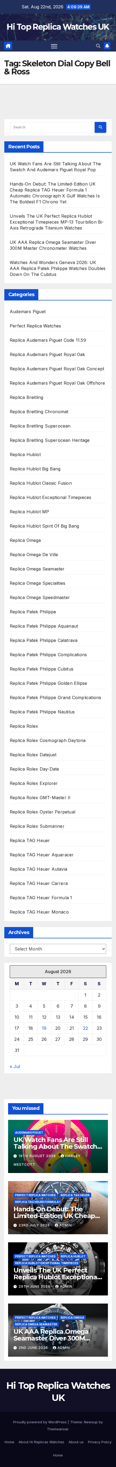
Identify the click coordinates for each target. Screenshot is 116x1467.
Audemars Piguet (28, 311)
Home (9, 1442)
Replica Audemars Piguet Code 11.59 (48, 340)
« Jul (15, 1066)
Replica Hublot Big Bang (35, 468)
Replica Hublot (25, 454)
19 (44, 1028)
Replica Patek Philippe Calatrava (43, 640)
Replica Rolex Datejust (33, 754)
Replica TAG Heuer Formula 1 (41, 897)
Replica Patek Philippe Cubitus (41, 669)
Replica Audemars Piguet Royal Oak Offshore (57, 383)
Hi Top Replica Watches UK (58, 27)
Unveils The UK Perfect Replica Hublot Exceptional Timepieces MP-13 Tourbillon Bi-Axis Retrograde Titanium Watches (57, 222)
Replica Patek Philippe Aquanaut (44, 626)
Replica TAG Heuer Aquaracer (42, 854)
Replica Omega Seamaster (37, 569)
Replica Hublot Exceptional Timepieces (50, 497)
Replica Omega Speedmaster (40, 597)
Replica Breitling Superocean (40, 426)
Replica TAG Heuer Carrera (39, 883)
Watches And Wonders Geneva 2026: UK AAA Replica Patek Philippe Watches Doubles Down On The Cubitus (57, 268)
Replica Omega (25, 540)
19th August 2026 (38, 1156)
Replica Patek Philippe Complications (48, 654)
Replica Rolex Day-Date (34, 769)
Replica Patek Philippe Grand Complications (55, 697)
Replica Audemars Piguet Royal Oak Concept (57, 368)
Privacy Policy (99, 1442)
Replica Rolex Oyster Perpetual (42, 812)
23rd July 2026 (35, 1225)
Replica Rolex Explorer (34, 783)
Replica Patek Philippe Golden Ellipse (48, 683)
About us (76, 1442)
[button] (98, 46)
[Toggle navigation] (54, 46)
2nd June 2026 (34, 1348)
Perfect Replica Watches (35, 326)
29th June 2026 (35, 1286)
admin (65, 1225)
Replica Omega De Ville (34, 554)
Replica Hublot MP (29, 511)
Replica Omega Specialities (37, 583)
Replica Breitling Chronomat (39, 411)
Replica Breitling (26, 397)
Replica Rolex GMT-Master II (41, 797)
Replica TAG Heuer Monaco (39, 912)
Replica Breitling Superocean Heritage (50, 440)
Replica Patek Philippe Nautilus (42, 711)
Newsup (91, 1422)
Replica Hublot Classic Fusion (41, 483)
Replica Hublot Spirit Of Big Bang (44, 526)
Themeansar (57, 1429)
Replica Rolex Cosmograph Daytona (48, 740)
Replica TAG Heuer (30, 840)
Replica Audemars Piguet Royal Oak (47, 354)
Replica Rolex (24, 726)
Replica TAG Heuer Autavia (38, 869)
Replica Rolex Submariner (37, 826)
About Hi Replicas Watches (41, 1442)
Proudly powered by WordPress (40, 1422)
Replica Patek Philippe (33, 611)
